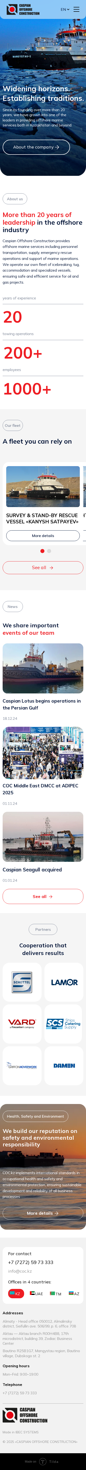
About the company (33, 147)
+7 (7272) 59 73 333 (20, 1392)
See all (39, 567)
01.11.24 (10, 803)
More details (40, 1213)
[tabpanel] (43, 513)
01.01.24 (10, 880)
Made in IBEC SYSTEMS (21, 1432)
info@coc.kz (20, 1271)
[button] (76, 9)
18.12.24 (10, 718)
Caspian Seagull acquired (32, 870)
